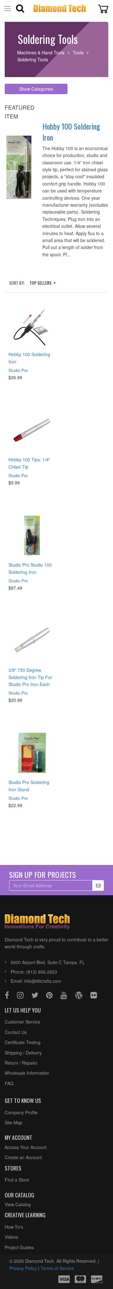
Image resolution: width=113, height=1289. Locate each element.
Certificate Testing (22, 1042)
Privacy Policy (23, 1268)
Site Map (13, 1122)
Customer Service (22, 1021)
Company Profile (21, 1112)
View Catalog (18, 1204)
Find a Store (17, 1180)
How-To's (14, 1227)
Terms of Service (57, 1268)
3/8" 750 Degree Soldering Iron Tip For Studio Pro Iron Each (30, 677)
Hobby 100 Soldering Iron (71, 131)
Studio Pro (18, 370)
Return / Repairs (21, 1063)
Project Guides (19, 1247)
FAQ (9, 1083)
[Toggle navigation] (7, 8)
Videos (11, 1237)
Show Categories (36, 89)
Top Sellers (41, 282)
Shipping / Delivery (23, 1052)
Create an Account (23, 1157)
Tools (78, 52)
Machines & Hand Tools (40, 52)
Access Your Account (25, 1147)
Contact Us (16, 1032)
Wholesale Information (27, 1073)
